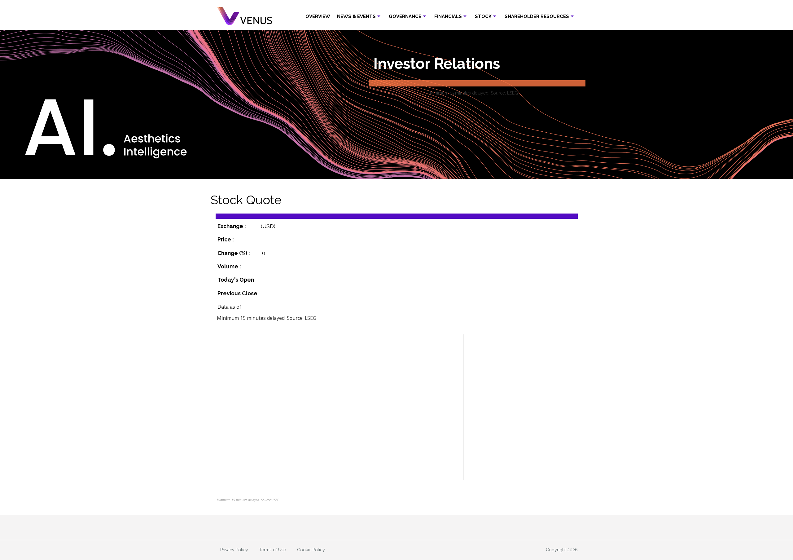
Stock (483, 16)
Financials (448, 16)
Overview (317, 16)
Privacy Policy (234, 550)
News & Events (356, 16)
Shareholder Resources (537, 16)
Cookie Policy (311, 550)
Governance (405, 16)
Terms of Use (272, 550)
